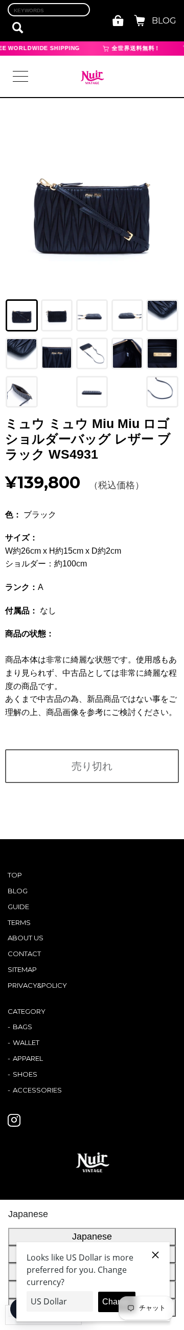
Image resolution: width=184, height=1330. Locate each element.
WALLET (26, 1042)
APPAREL (28, 1058)
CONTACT (24, 953)
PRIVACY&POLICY (37, 985)
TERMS (19, 922)
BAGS (22, 1027)
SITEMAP (22, 969)
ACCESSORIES (37, 1090)
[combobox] (49, 9)
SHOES (25, 1074)
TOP (15, 875)
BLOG (164, 21)
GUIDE (18, 906)
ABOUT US (25, 938)
